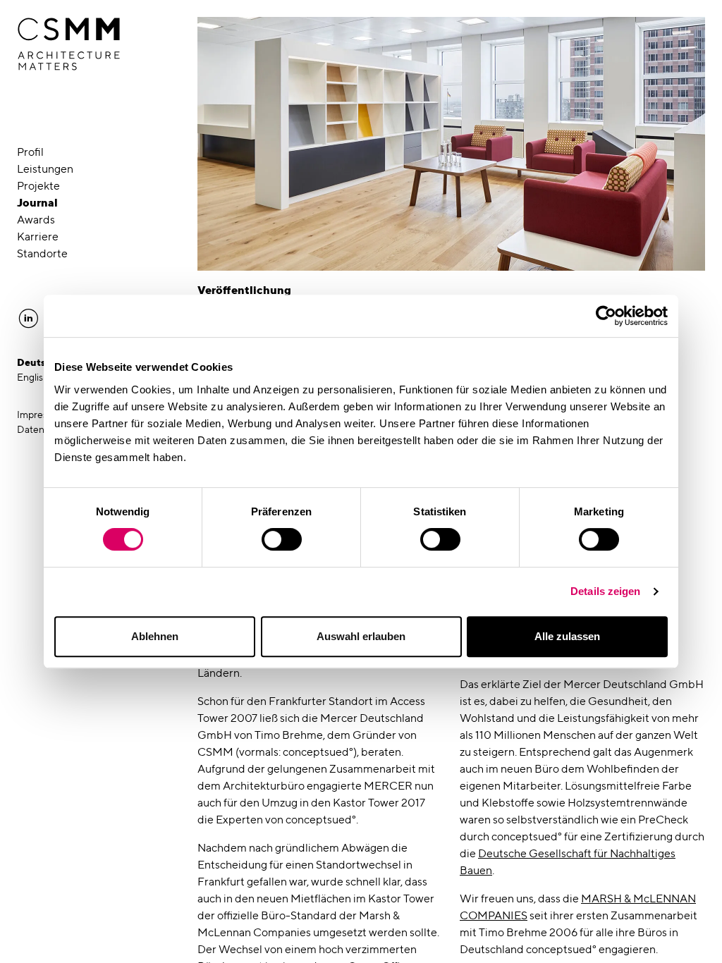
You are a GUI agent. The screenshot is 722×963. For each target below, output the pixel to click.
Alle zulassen (567, 636)
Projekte (38, 185)
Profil (30, 152)
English (33, 377)
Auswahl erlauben (361, 636)
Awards (36, 219)
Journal (37, 202)
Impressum (41, 414)
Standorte (42, 253)
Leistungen (45, 169)
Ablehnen (154, 636)
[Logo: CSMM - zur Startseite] (69, 44)
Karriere (38, 236)
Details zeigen (605, 591)
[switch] (282, 539)
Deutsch (37, 362)
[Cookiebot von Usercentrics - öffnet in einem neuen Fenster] (606, 315)
